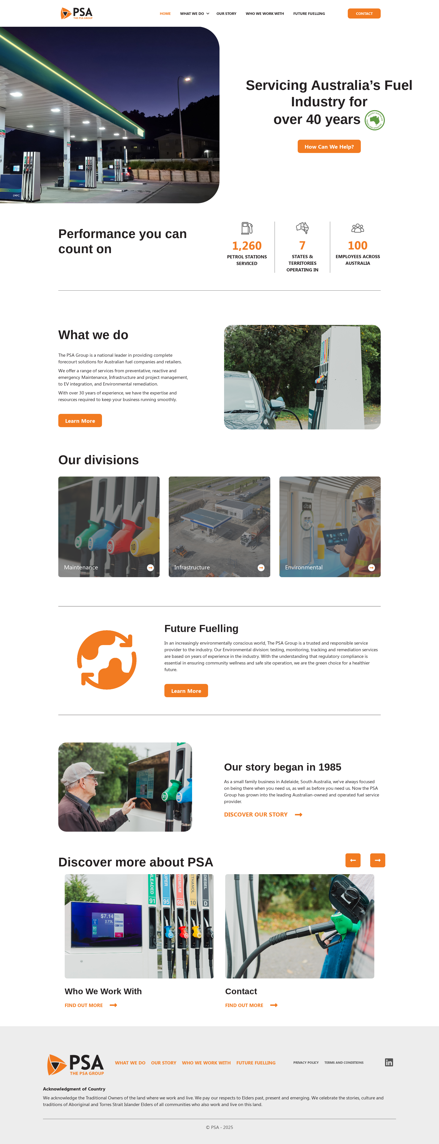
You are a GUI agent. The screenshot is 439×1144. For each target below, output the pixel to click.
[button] (208, 13)
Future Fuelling (309, 13)
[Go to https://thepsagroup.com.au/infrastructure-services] (219, 527)
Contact (364, 13)
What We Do (192, 13)
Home (165, 13)
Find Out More (91, 1005)
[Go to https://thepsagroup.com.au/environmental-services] (330, 527)
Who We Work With (265, 13)
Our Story (226, 13)
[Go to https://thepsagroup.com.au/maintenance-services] (109, 527)
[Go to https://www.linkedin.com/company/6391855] (389, 1062)
